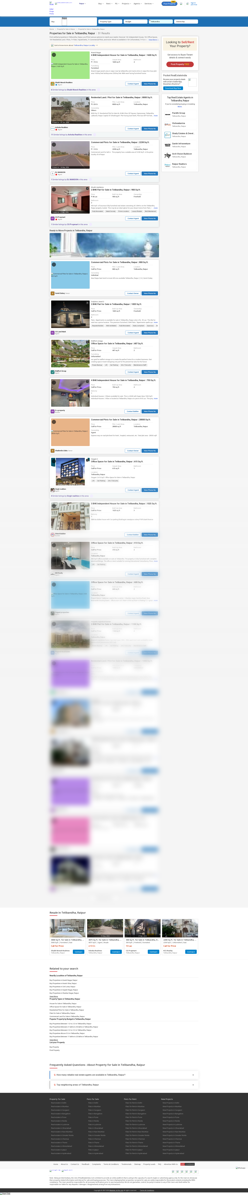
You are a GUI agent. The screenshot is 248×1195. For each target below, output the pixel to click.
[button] (70, 65)
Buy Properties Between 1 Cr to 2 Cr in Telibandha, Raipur (70, 1024)
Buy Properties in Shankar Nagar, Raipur (64, 993)
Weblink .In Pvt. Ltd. (116, 1190)
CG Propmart (60, 217)
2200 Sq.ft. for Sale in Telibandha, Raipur (182, 940)
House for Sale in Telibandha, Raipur (63, 1003)
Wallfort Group (60, 371)
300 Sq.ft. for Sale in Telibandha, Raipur (144, 940)
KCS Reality (168, 950)
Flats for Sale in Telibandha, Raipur (62, 1013)
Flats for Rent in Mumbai (135, 1106)
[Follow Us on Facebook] (174, 1173)
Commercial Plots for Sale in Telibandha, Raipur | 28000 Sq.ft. (121, 419)
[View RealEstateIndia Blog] (178, 1173)
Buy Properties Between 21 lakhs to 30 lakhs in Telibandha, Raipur (74, 1027)
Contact (78, 951)
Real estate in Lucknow (60, 1124)
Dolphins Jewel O (97, 302)
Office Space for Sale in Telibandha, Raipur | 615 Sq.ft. (117, 461)
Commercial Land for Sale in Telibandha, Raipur (67, 1016)
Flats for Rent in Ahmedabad (137, 1146)
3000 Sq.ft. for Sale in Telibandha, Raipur (69, 940)
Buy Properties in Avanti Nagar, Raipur (63, 980)
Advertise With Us (171, 1164)
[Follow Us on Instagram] (196, 1173)
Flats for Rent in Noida (134, 1121)
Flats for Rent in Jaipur (134, 1150)
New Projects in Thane (171, 1142)
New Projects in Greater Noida (174, 1135)
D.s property (60, 410)
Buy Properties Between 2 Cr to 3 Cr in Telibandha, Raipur (70, 1030)
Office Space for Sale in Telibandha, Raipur (65, 1007)
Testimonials (126, 1164)
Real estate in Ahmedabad (61, 1146)
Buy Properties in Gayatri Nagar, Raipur (64, 990)
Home (52, 29)
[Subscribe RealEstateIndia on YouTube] (192, 1173)
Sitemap (137, 1164)
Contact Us (75, 1164)
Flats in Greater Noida (96, 1135)
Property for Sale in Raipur (66, 29)
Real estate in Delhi (58, 1103)
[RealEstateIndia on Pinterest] (183, 1173)
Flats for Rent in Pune (134, 1117)
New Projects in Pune (171, 1117)
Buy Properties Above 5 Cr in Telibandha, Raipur (67, 1033)
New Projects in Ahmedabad (174, 1146)
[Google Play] (55, 1171)
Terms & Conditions (111, 1164)
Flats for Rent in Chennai (135, 1139)
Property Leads (149, 1164)
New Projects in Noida (171, 1121)
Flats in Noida (93, 1121)
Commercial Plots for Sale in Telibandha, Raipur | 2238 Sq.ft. (120, 142)
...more (155, 116)
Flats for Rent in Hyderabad (136, 1153)
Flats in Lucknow (94, 1124)
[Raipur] (64, 18)
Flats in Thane (93, 1142)
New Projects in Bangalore (173, 1113)
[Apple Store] (67, 1171)
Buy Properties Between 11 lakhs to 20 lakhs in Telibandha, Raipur (74, 1037)
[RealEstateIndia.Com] (64, 8)
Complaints (96, 1164)
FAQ (159, 1164)
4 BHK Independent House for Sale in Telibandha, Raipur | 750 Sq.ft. (123, 380)
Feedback (85, 1164)
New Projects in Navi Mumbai (174, 1132)
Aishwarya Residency (60, 250)
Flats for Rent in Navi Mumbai (137, 1132)
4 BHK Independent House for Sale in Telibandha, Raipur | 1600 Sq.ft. (124, 55)
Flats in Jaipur (93, 1150)
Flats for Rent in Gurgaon (135, 1110)
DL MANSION (60, 172)
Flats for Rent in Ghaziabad (136, 1128)
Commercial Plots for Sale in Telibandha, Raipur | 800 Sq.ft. (119, 262)
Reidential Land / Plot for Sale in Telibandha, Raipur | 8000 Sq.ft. (122, 97)
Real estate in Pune (58, 1117)
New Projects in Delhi (171, 1103)
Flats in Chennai (94, 1139)
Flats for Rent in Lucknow (135, 1124)
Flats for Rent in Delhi (134, 1103)
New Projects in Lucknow (172, 1124)
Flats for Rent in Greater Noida (137, 1135)
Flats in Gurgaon (94, 1110)
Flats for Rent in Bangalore (136, 1113)
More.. (180, 107)
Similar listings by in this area (73, 90)
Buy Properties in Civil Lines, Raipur (62, 987)
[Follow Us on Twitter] (187, 1173)
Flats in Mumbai (94, 1106)
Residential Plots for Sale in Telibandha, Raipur (67, 1010)
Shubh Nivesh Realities (63, 82)
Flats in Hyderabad (95, 1153)
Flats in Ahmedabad (96, 1146)
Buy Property (54, 1047)
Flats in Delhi (93, 1103)
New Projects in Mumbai (172, 1106)
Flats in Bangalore (95, 1113)
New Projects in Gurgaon (172, 1110)
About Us (64, 1164)
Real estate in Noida (59, 1121)
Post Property (169, 3)
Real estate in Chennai (60, 1139)
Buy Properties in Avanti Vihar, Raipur (63, 983)
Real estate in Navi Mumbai (61, 1132)
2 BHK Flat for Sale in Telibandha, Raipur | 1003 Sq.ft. (116, 304)
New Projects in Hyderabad (173, 1153)
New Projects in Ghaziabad (173, 1128)
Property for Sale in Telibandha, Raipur (91, 29)
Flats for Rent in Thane (134, 1142)
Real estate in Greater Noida (62, 1135)
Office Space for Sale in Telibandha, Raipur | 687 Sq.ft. (117, 343)
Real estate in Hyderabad (61, 1153)
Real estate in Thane (59, 1142)
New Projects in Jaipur (171, 1150)
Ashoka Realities (61, 127)
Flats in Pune (93, 1117)
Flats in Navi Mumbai (96, 1132)
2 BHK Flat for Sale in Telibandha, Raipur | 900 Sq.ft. (116, 190)
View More (153, 40)
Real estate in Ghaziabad (61, 1128)
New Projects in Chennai (172, 1139)
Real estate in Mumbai (60, 1106)
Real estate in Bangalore (60, 1113)
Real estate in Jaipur (59, 1150)
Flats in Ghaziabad (95, 1128)
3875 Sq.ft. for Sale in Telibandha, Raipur (107, 940)
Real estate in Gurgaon (60, 1110)
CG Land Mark (60, 332)
